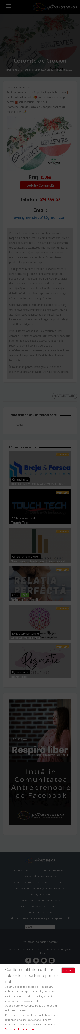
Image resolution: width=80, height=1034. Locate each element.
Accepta (68, 970)
